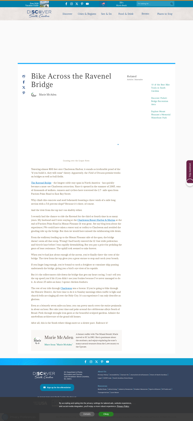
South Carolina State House (123, 378)
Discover (67, 13)
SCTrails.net (166, 389)
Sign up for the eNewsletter (59, 387)
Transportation (103, 392)
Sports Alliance (154, 389)
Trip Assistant (189, 170)
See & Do (106, 13)
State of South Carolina (158, 375)
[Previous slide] (36, 131)
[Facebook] (24, 82)
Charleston (66, 288)
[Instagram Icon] (71, 4)
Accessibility (114, 375)
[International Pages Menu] (103, 3)
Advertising (112, 389)
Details (87, 414)
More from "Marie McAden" (59, 344)
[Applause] (24, 76)
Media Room (102, 389)
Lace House (115, 392)
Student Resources (141, 389)
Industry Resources (126, 389)
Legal (100, 378)
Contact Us (125, 375)
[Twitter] (24, 87)
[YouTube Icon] (87, 4)
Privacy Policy (103, 375)
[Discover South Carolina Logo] (39, 14)
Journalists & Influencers (139, 375)
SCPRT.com (107, 378)
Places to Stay (165, 13)
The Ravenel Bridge (41, 182)
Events (145, 13)
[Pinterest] (24, 92)
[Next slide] (116, 131)
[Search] (171, 3)
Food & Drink (126, 13)
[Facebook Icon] (66, 4)
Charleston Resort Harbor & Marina (96, 220)
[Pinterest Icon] (82, 4)
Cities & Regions (87, 13)
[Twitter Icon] (77, 4)
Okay (106, 414)
